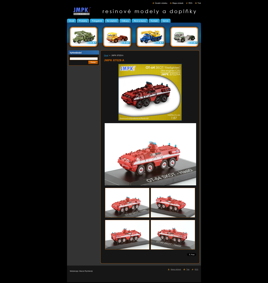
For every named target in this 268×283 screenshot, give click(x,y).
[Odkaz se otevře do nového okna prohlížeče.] (150, 121)
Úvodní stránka (161, 3)
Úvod (106, 55)
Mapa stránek (177, 3)
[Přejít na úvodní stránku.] (134, 11)
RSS (190, 3)
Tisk (199, 3)
